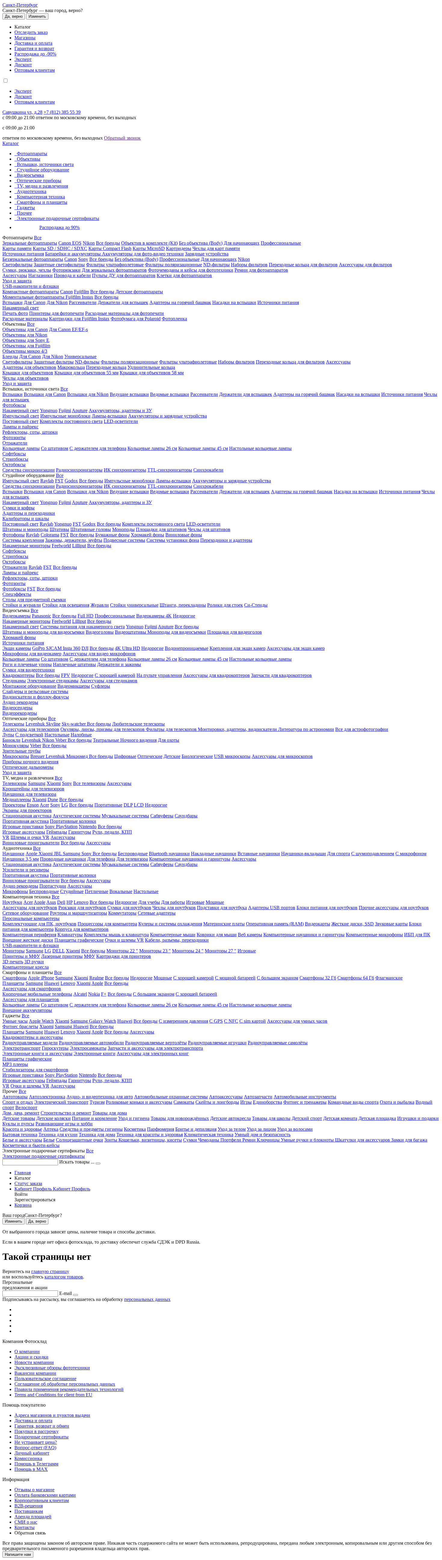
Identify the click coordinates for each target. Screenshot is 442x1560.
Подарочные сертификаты (41, 1436)
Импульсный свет (20, 415)
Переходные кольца (106, 367)
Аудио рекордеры (20, 702)
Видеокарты (317, 923)
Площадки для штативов (161, 529)
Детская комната (340, 1118)
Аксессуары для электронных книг (153, 1053)
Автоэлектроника (47, 1096)
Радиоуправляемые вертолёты (156, 1042)
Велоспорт (26, 1107)
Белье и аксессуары (22, 1139)
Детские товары (18, 1118)
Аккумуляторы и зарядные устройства (167, 415)
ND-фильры (87, 361)
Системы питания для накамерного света (82, 626)
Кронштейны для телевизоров (33, 788)
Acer (44, 804)
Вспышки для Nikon (88, 394)
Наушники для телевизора (29, 794)
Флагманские (389, 977)
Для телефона (101, 858)
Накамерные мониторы (26, 545)
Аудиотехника (31, 191)
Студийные (72, 891)
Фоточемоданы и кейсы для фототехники (190, 270)
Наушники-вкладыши (303, 853)
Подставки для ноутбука (222, 907)
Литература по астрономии (306, 729)
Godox (71, 480)
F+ (103, 994)
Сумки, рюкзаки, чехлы (26, 270)
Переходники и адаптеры (226, 540)
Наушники (13, 853)
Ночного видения (138, 740)
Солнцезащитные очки (79, 1139)
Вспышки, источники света (45, 164)
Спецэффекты (16, 594)
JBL (58, 853)
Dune (53, 799)
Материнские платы (224, 923)
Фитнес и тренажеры (305, 1102)
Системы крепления (23, 540)
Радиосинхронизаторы (79, 469)
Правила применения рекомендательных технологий (69, 1389)
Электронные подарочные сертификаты (58, 218)
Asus (51, 902)
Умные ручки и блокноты (308, 1139)
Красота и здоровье (22, 1129)
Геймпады (56, 831)
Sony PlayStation (61, 826)
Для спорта (338, 853)
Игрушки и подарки (418, 1118)
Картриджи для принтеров (123, 956)
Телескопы (13, 723)
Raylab (47, 480)
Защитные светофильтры (59, 264)
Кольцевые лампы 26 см (152, 448)
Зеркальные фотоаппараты (29, 243)
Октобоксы (14, 464)
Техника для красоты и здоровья (149, 1134)
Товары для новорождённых (180, 1118)
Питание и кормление (94, 1118)
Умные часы (15, 1021)
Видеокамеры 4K (154, 615)
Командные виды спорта (353, 1102)
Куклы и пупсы (18, 1123)
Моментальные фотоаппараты (34, 297)
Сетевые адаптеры (157, 913)
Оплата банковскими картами (45, 1495)
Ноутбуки (12, 902)
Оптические (149, 756)
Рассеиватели (83, 302)
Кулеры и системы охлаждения (170, 923)
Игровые (195, 902)
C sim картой (252, 1021)
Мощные (215, 902)
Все (37, 237)
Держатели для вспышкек (245, 394)
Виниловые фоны (183, 534)
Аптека (50, 1129)
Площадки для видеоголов (234, 632)
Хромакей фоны (147, 534)
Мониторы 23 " (155, 950)
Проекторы (14, 804)
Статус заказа (28, 1183)
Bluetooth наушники (169, 853)
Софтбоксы (14, 453)
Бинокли (11, 740)
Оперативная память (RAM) (275, 923)
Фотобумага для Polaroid (136, 318)
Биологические (197, 756)
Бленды (10, 356)
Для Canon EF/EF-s (68, 329)
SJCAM (54, 648)
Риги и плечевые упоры (27, 664)
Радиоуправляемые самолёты (278, 1042)
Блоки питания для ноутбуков (327, 907)
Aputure (79, 410)
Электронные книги (94, 1053)
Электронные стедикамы (52, 680)
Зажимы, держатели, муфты (73, 540)
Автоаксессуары (226, 1096)
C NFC (231, 1021)
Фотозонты (14, 437)
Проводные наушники (63, 858)
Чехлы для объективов (25, 378)
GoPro (39, 648)
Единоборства (267, 1102)
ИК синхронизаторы (125, 469)
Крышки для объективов (27, 372)
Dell (61, 902)
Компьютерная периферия (29, 934)
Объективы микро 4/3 (24, 351)
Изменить (37, 16)
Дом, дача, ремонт (20, 1112)
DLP (128, 804)
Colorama (50, 534)
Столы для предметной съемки (34, 599)
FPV (65, 675)
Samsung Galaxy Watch (93, 1021)
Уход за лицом (261, 1129)
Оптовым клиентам (34, 70)
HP (69, 902)
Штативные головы (90, 529)
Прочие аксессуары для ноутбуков (394, 907)
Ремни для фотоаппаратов (261, 270)
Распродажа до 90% (59, 227)
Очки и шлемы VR (124, 940)
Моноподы (123, 529)
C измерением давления (183, 1021)
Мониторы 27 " (220, 950)
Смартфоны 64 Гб (355, 977)
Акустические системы (76, 815)
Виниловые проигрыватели (31, 842)
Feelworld (61, 545)
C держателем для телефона (97, 659)
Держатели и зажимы (119, 664)
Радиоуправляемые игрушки (217, 1042)
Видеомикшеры (73, 686)
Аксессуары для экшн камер (296, 648)
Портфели (231, 1139)
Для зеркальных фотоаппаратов (114, 270)
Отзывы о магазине (34, 1489)
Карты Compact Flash (109, 248)
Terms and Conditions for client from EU (53, 1394)
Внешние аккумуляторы (27, 1010)
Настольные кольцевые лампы (260, 448)
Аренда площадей (32, 1516)
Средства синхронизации (28, 469)
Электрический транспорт (61, 1102)
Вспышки (12, 302)
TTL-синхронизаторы (169, 469)
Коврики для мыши (217, 934)
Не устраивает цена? (35, 1442)
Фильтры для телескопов (172, 729)
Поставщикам (28, 1511)
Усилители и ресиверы (25, 869)
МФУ (89, 956)
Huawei (51, 983)
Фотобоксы (14, 405)
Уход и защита (17, 280)
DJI (84, 648)
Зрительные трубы (21, 750)
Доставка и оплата (33, 43)
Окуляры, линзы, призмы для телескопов (103, 729)
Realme (96, 977)
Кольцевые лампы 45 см (203, 448)
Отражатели (14, 442)
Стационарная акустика (26, 815)
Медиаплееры (16, 799)
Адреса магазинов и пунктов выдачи (52, 1415)
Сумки (190, 1139)
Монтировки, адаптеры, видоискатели (238, 729)
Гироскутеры (55, 1048)
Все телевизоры (89, 783)
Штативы (59, 529)
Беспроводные (133, 853)
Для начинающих (241, 243)
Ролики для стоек (225, 605)
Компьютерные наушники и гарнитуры (189, 858)
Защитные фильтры (54, 361)
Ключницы (269, 1139)
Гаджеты (26, 207)
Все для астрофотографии (361, 729)
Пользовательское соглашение (45, 1378)
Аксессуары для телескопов (30, 729)
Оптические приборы (39, 180)
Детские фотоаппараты (139, 291)
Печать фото (15, 313)
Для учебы (149, 902)
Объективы (28, 158)
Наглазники (40, 275)
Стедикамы (14, 680)
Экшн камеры (16, 648)
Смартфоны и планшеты (42, 202)
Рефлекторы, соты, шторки (30, 432)
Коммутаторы (122, 913)
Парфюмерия (160, 1129)
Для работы (173, 902)
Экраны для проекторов (27, 810)
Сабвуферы (161, 815)
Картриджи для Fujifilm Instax (79, 318)
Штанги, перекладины (183, 605)
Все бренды (108, 243)
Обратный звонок (122, 137)
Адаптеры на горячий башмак (180, 302)
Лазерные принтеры (62, 956)
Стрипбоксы (15, 459)
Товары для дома (109, 1112)
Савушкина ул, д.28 (22, 112)
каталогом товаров (64, 1276)
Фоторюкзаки (66, 270)
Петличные (96, 891)
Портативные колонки (73, 821)
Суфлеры (100, 686)
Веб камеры (250, 934)
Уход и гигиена (133, 1118)
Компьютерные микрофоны (374, 934)
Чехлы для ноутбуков (174, 907)
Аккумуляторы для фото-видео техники (143, 253)
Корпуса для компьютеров (82, 929)
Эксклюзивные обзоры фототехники (52, 1367)
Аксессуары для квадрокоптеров (216, 675)
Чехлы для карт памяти (216, 248)
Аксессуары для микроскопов (282, 756)
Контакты (24, 1527)
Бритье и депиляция (195, 1129)
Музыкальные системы (125, 815)
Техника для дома (97, 1134)
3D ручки (34, 961)
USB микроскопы (232, 756)
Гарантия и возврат (34, 48)
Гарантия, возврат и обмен (41, 1426)
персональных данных (147, 1299)
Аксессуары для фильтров (365, 264)
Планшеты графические (79, 940)
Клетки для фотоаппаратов (184, 275)
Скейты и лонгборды (217, 1102)
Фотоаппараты (32, 153)
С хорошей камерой (115, 675)
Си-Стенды (256, 605)
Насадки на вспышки (234, 302)
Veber (61, 740)
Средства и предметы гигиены (91, 1129)
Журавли (100, 605)
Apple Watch (41, 1021)
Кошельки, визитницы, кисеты (150, 1139)
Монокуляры (15, 745)
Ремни (249, 1139)
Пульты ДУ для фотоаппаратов (123, 275)
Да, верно (14, 16)
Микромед (77, 756)
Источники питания (23, 253)
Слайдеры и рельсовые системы (35, 691)
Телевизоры (14, 783)
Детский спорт (307, 1118)
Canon (70, 259)
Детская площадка (377, 1118)
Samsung (36, 783)
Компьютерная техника (41, 196)
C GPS (216, 1021)
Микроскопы (15, 756)
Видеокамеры (16, 615)
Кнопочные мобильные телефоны (37, 994)
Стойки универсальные (134, 605)
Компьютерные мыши (172, 934)
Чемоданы (209, 1139)
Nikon (89, 243)
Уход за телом (232, 1129)
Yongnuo (48, 410)
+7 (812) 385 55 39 (62, 112)
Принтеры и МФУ (21, 956)
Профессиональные (281, 243)
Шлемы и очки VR (30, 837)
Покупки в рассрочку (36, 1431)
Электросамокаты (88, 1048)
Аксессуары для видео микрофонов (99, 653)
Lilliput (79, 545)
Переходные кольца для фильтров (303, 264)
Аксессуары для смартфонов (31, 988)
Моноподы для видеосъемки (176, 632)
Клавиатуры (70, 934)
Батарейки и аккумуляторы (73, 253)
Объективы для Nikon (24, 334)
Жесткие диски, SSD (352, 923)
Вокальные (120, 891)
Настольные (57, 734)
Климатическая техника (208, 1134)
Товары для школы (271, 1118)
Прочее (24, 213)
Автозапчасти (258, 1096)
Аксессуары (14, 275)
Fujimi (65, 410)
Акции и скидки (31, 1356)
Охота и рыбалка (397, 1102)
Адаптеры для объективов (29, 367)
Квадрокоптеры (18, 675)
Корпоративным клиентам (41, 1500)
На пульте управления (159, 675)
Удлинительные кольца (151, 367)
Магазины (24, 37)
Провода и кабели (72, 275)
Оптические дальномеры (28, 767)
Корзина (23, 1205)
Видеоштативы (131, 632)
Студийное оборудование (43, 169)
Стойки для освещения (65, 605)
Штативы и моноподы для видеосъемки (43, 632)
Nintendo (88, 826)
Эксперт (23, 59)
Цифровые (125, 756)
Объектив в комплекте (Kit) (149, 243)
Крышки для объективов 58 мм (152, 372)
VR (5, 837)
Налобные (81, 734)
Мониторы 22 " (122, 950)
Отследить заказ (31, 32)
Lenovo (81, 902)
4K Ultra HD (127, 648)
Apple (32, 853)
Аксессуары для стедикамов (108, 680)
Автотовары (15, 1096)
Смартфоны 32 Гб (317, 977)
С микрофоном (410, 853)
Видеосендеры (17, 707)
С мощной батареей (235, 977)
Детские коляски (53, 1118)
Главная (22, 1172)
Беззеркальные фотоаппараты (32, 259)
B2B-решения (28, 1505)
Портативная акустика (25, 821)
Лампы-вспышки (109, 415)
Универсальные (80, 356)
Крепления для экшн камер (238, 648)
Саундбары (186, 815)
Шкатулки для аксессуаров (363, 1139)
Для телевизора (132, 858)
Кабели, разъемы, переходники (177, 940)
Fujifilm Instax (79, 297)
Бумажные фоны (112, 534)
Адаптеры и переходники (28, 513)
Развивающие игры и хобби (64, 1123)
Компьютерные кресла (25, 967)
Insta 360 (71, 648)
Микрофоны (15, 891)
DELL (58, 950)
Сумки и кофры (18, 507)
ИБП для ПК (417, 934)
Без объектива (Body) (201, 243)
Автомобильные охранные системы (171, 1096)
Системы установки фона (172, 540)
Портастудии (52, 886)
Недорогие (184, 615)
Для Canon (34, 302)
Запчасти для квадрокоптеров (281, 675)
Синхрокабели (208, 469)
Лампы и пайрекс (20, 426)
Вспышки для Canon (45, 394)
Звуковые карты (391, 923)
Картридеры (178, 248)
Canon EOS (69, 243)
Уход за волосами (295, 1129)
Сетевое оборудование (25, 913)
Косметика (135, 1129)
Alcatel (80, 994)
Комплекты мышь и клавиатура (116, 934)
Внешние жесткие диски (27, 940)
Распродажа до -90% (35, 53)
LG (64, 804)
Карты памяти (17, 248)
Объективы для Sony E (25, 340)
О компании (27, 1351)
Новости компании (34, 1362)
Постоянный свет (20, 421)
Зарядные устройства (207, 253)
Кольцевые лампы (21, 448)
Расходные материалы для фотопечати (124, 313)
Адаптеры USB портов (271, 907)
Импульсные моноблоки (65, 415)
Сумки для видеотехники (28, 669)
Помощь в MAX (31, 1469)
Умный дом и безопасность (262, 1134)
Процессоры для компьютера (107, 923)
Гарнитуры (79, 831)
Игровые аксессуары (23, 831)
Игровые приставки (23, 826)
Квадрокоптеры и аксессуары (32, 1037)
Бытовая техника (19, 1134)
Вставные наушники (259, 853)
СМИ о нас (25, 1522)
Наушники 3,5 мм (20, 858)
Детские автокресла (230, 1118)
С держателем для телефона (97, 448)
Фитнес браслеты (20, 1026)
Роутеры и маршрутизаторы (78, 913)
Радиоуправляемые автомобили (91, 1042)
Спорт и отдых (17, 1102)
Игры (246, 1102)
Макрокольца (71, 367)
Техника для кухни (58, 1134)
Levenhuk (32, 740)
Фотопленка (174, 318)
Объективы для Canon (25, 329)
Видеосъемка (30, 175)
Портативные (108, 804)
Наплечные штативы (74, 664)
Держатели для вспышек (123, 302)
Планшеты (13, 983)
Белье (49, 1139)
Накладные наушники (213, 853)
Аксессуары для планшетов (30, 999)
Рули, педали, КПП (112, 831)
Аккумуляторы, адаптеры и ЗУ (120, 410)
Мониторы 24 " (188, 950)
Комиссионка (28, 1458)
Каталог (10, 143)
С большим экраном (277, 977)
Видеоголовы (100, 632)
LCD (139, 804)
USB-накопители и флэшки (30, 286)
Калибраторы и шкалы (25, 518)
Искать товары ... (77, 1161)
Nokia (94, 994)
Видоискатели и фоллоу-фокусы (35, 696)
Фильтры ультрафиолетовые (115, 264)
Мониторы (13, 950)
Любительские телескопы (138, 723)
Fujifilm (81, 291)
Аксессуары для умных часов (297, 1021)
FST (59, 480)
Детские (172, 756)
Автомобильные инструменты (305, 1096)
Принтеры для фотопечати (56, 313)
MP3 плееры (15, 1064)
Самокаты (183, 1102)
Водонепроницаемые (186, 648)
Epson (33, 804)
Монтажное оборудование (29, 686)
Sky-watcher (74, 723)
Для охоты (168, 740)
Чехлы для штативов (209, 529)
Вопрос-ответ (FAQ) (35, 1447)
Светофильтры (17, 264)
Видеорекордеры (19, 713)
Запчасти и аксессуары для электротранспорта (155, 1048)
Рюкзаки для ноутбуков (82, 907)
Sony (83, 259)
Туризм (97, 1102)
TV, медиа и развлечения (42, 186)
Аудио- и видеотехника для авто (99, 1096)
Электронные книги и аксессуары (37, 1053)
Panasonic (41, 615)
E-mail (65, 1293)
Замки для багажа (409, 1139)
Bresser (38, 756)
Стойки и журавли (21, 605)
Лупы (8, 734)
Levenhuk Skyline (43, 723)
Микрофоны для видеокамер (31, 653)
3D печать (12, 961)
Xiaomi (54, 783)
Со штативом (54, 448)
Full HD (86, 615)
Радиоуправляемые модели (30, 1042)
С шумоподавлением (372, 853)
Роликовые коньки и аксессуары (139, 1102)
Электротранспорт (21, 1048)
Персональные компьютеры (31, 918)
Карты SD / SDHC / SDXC (60, 248)
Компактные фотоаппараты (30, 291)
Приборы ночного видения (30, 761)
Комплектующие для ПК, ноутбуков (39, 923)
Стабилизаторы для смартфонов (35, 1069)
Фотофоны (13, 534)
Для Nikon (57, 302)
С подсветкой (29, 734)
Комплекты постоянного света (71, 421)
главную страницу (50, 1271)
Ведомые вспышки (169, 394)
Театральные (106, 740)
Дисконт (23, 64)
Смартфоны (14, 977)
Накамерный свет (20, 307)
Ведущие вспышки (129, 394)
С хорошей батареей (196, 994)
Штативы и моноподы (25, 529)
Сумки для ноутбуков (129, 907)
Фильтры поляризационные (173, 264)
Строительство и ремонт (66, 1112)
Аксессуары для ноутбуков (29, 907)
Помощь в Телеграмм (36, 1463)
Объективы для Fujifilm (26, 345)
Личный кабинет (31, 1453)
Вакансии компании (35, 1373)
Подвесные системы (124, 540)
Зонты (111, 1139)
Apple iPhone (41, 977)
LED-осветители (121, 421)
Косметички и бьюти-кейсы (31, 1145)
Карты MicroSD (149, 248)
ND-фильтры (216, 264)
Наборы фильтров (249, 264)
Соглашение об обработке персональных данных (64, 1383)
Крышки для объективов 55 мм (86, 372)
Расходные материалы (25, 318)
